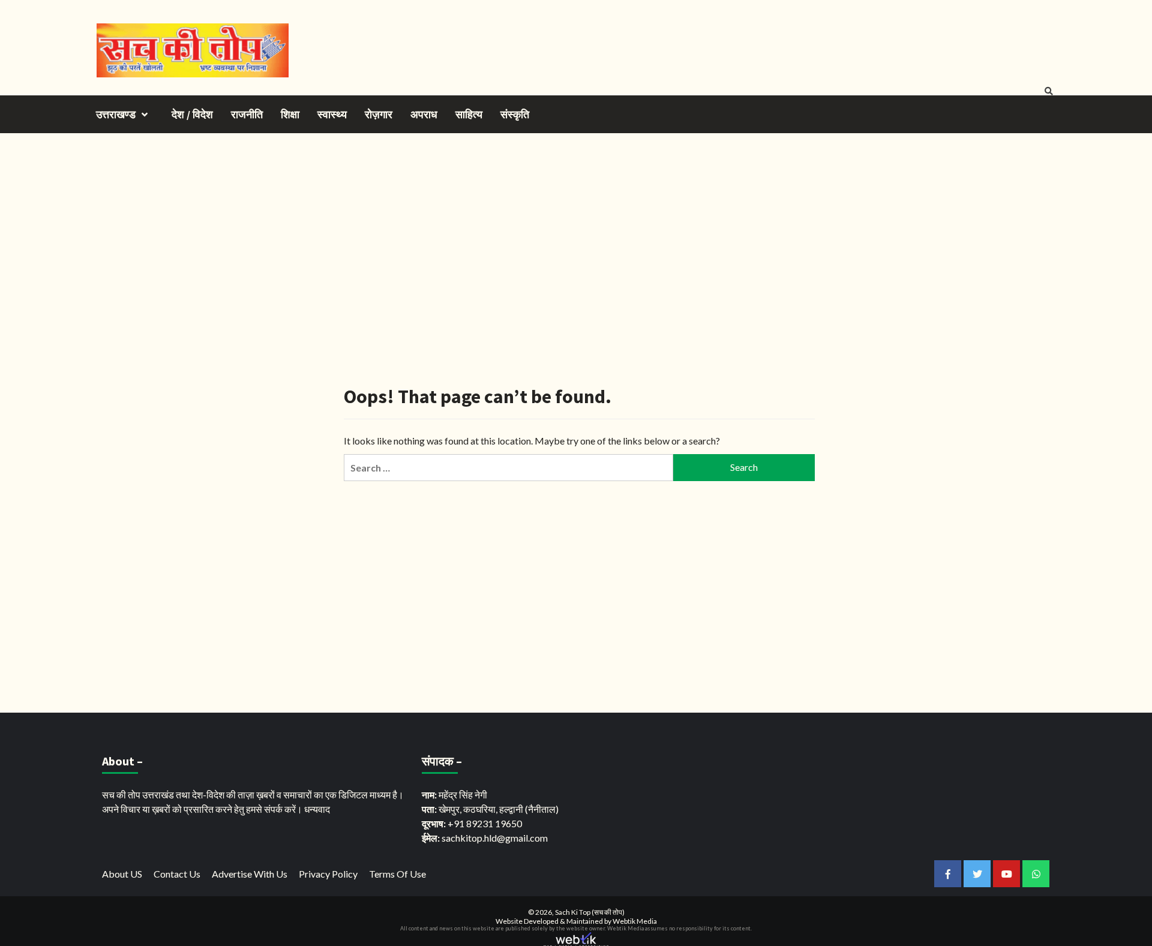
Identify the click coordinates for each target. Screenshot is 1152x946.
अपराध (423, 114)
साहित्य (468, 114)
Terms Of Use (397, 873)
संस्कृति (514, 114)
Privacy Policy (328, 873)
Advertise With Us (249, 873)
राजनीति (247, 114)
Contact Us (177, 873)
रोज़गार (378, 114)
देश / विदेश (192, 114)
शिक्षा (290, 114)
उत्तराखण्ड (116, 114)
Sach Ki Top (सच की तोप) (590, 912)
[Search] (1048, 91)
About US (122, 873)
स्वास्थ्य (332, 114)
